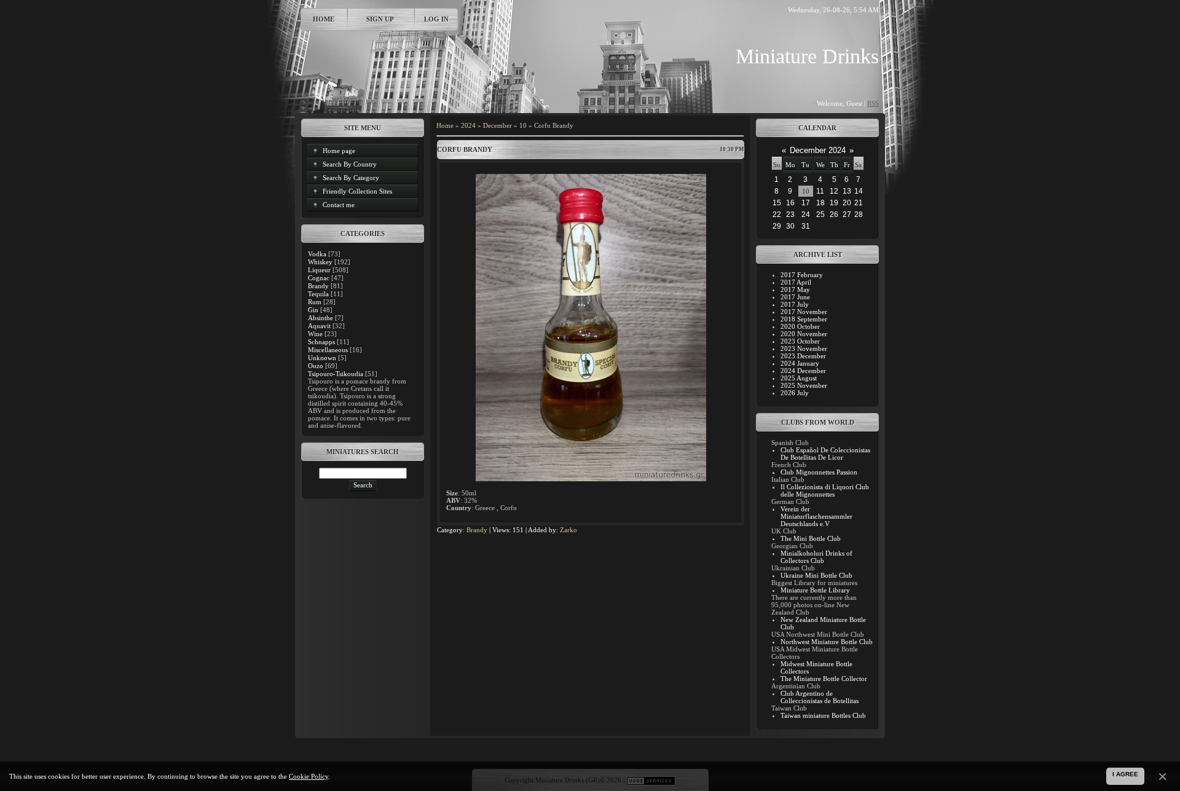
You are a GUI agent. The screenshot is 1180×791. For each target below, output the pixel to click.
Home (323, 19)
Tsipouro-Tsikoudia (335, 373)
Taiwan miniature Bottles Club (823, 715)
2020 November (804, 333)
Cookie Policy (308, 776)
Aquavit (319, 325)
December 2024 (818, 150)
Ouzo (315, 365)
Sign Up (380, 19)
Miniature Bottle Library (815, 590)
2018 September (804, 319)
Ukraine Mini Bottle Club (816, 575)
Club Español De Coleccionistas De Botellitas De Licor (825, 453)
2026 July (795, 392)
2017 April (796, 282)
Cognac (318, 277)
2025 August (799, 378)
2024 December (803, 370)
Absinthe (320, 317)
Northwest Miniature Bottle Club (827, 641)
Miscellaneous (328, 349)
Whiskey (320, 262)
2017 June (795, 297)
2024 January (800, 363)
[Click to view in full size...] (591, 478)
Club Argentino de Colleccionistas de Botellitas (820, 697)
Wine (315, 333)
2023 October (800, 341)
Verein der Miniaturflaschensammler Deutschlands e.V (816, 516)
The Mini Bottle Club (811, 538)
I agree (1125, 774)
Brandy (318, 285)
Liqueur (319, 270)
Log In (436, 19)
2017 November (804, 311)
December (497, 125)
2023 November (804, 348)
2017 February (802, 274)
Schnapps (321, 341)
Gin (313, 309)
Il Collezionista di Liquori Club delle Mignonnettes (825, 490)
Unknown (322, 357)
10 (523, 125)
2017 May (795, 289)
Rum (314, 301)
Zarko (568, 529)
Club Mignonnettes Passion (819, 472)
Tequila (318, 293)
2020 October (800, 326)
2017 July (795, 304)
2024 (468, 125)
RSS (873, 103)
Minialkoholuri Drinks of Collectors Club (816, 556)
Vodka (317, 254)
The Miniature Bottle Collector (824, 678)
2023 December (803, 356)
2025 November (804, 385)
